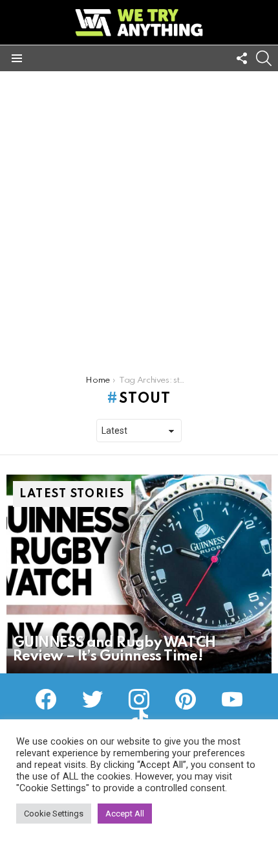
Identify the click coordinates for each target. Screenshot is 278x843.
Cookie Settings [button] (53, 813)
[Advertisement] (139, 217)
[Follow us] (242, 58)
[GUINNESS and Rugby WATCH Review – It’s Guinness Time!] (139, 574)
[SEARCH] (264, 58)
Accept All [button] (124, 813)
